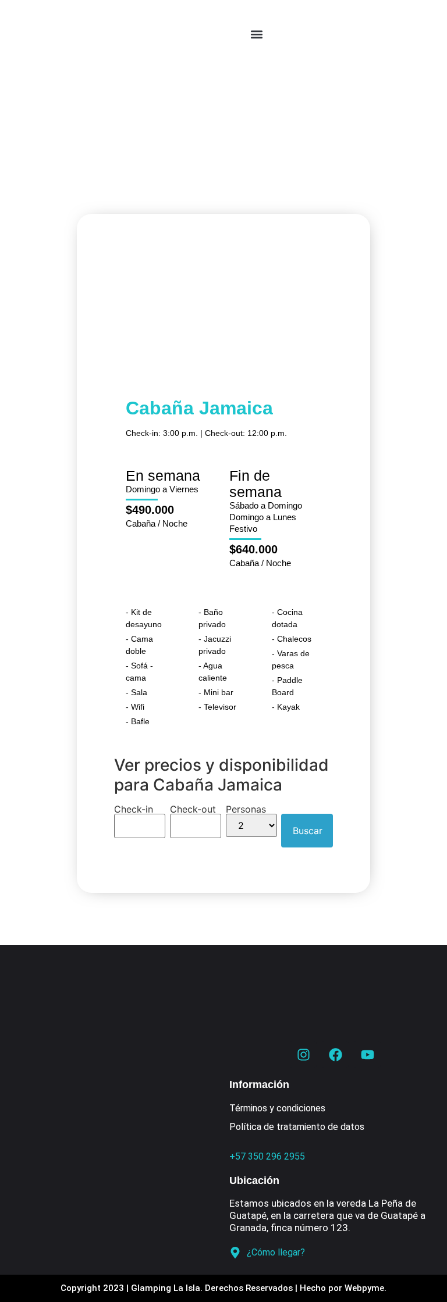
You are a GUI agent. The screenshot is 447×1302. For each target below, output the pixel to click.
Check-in (133, 809)
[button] (257, 34)
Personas (246, 809)
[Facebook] (335, 1054)
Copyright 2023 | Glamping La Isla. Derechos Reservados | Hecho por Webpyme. (223, 1288)
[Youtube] (367, 1054)
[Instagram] (303, 1054)
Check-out (193, 809)
